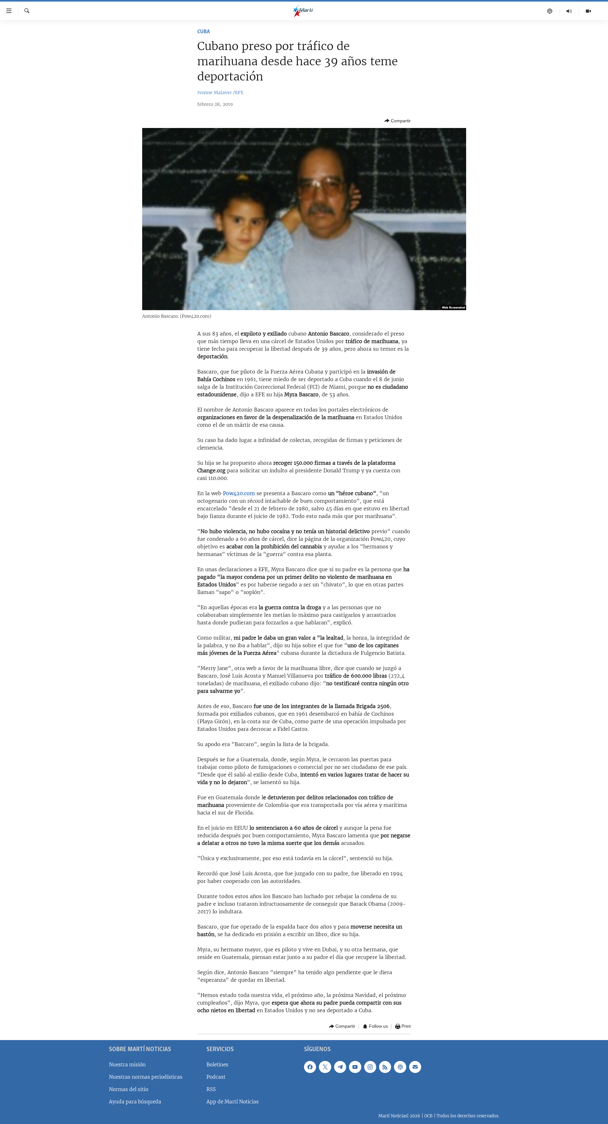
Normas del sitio (128, 1089)
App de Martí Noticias (232, 1102)
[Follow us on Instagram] (370, 1067)
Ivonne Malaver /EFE (220, 92)
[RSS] (385, 1067)
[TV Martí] (588, 11)
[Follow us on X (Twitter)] (325, 1067)
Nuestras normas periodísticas (145, 1077)
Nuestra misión (127, 1064)
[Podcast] (550, 11)
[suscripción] (415, 1067)
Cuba (203, 32)
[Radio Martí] (569, 11)
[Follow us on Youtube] (355, 1067)
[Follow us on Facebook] (310, 1067)
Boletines (217, 1064)
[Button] (397, 121)
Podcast (215, 1077)
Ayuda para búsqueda (135, 1102)
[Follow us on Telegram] (340, 1067)
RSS (211, 1089)
